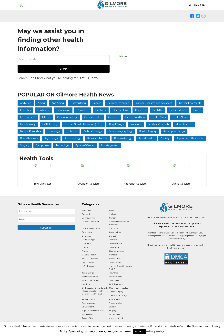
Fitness (46, 117)
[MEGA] (22, 5)
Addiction (25, 103)
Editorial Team (177, 232)
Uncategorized (109, 145)
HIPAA (191, 235)
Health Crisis (159, 117)
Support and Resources (189, 138)
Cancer (97, 103)
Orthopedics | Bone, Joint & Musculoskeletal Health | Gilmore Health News (94, 291)
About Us (190, 232)
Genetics (113, 117)
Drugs (196, 110)
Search (63, 68)
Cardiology (43, 110)
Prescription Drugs (174, 131)
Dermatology (120, 110)
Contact (152, 232)
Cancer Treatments (190, 103)
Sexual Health (146, 138)
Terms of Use (163, 232)
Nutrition (72, 131)
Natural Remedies (30, 131)
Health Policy (27, 124)
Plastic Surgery (147, 131)
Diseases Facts (177, 110)
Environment (27, 117)
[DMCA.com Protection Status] (176, 259)
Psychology (51, 138)
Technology (62, 145)
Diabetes (140, 110)
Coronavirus (63, 110)
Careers (150, 235)
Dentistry (100, 110)
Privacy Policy (155, 331)
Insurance (136, 124)
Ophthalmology (93, 131)
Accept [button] (139, 331)
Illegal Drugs (116, 124)
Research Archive (97, 138)
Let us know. (89, 78)
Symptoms (42, 145)
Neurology (54, 131)
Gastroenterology (67, 117)
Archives (113, 214)
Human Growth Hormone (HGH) (83, 124)
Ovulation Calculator (88, 183)
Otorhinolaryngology (120, 131)
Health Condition (135, 117)
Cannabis (25, 110)
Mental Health (184, 124)
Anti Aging (58, 103)
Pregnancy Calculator (135, 183)
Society (165, 138)
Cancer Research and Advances (154, 103)
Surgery (24, 145)
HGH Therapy (50, 124)
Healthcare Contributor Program (171, 235)
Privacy (199, 232)
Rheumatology (123, 138)
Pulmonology (72, 138)
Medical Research (158, 124)
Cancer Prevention (118, 103)
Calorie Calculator (181, 183)
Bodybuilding (78, 103)
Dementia (82, 110)
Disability (157, 110)
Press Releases (29, 138)
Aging (41, 103)
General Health (92, 117)
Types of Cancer (85, 145)
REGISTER (200, 4)
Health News (180, 117)
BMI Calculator (42, 183)
